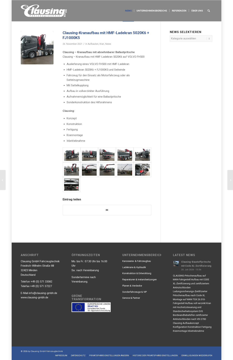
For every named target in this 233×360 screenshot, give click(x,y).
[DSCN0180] (71, 169)
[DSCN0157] (37, 48)
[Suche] (208, 10)
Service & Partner (131, 298)
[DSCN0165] (89, 154)
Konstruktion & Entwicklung (136, 273)
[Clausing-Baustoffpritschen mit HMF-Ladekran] (230, 180)
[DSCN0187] (89, 169)
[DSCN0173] (142, 169)
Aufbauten (93, 44)
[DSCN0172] (71, 184)
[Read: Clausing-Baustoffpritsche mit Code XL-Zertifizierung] (176, 263)
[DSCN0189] (107, 169)
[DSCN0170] (107, 154)
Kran (102, 44)
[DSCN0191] (125, 169)
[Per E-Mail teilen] (107, 210)
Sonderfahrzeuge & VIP (134, 292)
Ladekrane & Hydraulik (134, 267)
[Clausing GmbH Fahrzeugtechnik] (44, 10)
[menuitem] (128, 10)
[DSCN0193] (142, 154)
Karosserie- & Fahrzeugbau (136, 261)
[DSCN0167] (125, 154)
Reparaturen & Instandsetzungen (139, 279)
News (108, 44)
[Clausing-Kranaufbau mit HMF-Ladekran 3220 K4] (3, 180)
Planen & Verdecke (132, 285)
